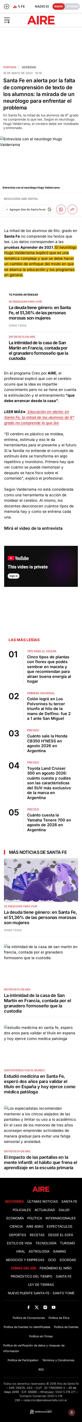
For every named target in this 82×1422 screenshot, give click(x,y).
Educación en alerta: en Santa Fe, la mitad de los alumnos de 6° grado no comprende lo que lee (39, 417)
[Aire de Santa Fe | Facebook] (28, 1307)
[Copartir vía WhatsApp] (61, 209)
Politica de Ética (59, 1317)
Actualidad (45, 1210)
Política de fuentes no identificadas (27, 1327)
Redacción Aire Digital (21, 198)
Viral (20, 1251)
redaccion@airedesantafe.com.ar (45, 1400)
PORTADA (9, 67)
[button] (13, 20)
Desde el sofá (60, 1235)
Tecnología (45, 1243)
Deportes (17, 1235)
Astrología (39, 1251)
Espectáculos (59, 1226)
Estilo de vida (19, 1243)
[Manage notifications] (71, 1412)
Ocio (52, 1260)
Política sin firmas (41, 1336)
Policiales (22, 1210)
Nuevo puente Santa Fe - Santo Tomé (41, 1293)
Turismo (67, 1243)
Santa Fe (69, 1201)
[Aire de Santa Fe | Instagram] (45, 1307)
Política (34, 1218)
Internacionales (60, 1218)
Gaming (59, 1251)
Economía (15, 1218)
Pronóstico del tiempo (31, 1276)
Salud (64, 1210)
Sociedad (29, 67)
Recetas (37, 1235)
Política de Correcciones (29, 1317)
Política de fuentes (66, 1327)
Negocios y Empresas (25, 1260)
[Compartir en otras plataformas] (72, 209)
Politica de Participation (23, 1360)
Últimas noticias (42, 1201)
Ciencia (16, 1226)
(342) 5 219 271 (65, 1392)
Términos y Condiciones (58, 1360)
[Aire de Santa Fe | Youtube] (53, 1307)
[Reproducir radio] (6, 6)
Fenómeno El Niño (56, 1268)
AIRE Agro (34, 1226)
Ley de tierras (41, 1285)
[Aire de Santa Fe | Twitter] (37, 1307)
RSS (41, 1369)
